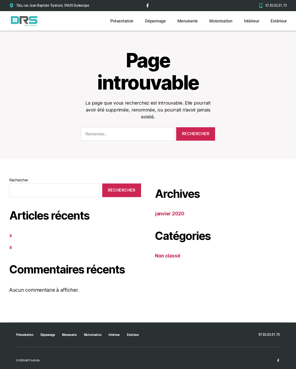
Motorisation (220, 21)
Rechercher (18, 180)
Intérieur (251, 21)
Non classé (167, 256)
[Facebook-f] (278, 360)
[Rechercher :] (126, 135)
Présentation (121, 21)
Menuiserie (187, 21)
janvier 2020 (169, 214)
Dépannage (155, 21)
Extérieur (279, 21)
